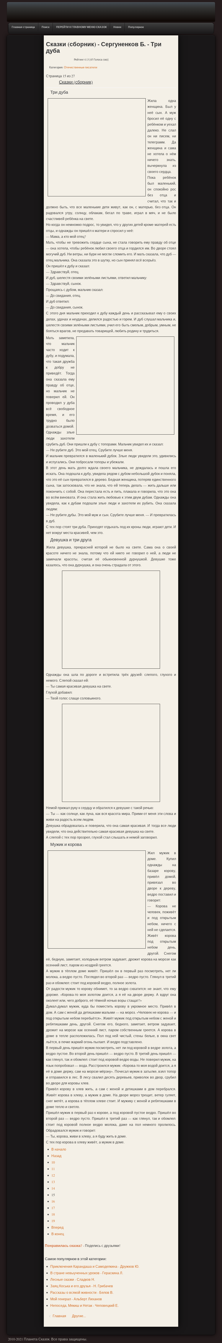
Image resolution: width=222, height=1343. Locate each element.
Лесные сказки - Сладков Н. (72, 1279)
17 (53, 1207)
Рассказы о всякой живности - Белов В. (81, 1292)
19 (53, 1220)
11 (53, 1168)
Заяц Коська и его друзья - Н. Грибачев (81, 1286)
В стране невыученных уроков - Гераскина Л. (86, 1273)
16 (53, 1201)
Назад (56, 1155)
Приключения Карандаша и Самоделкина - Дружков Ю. (94, 1266)
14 (53, 1188)
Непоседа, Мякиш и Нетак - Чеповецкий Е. (84, 1305)
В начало (58, 1149)
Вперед (57, 1227)
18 (53, 1214)
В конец (57, 1233)
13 (53, 1181)
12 (53, 1175)
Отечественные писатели (80, 67)
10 (53, 1162)
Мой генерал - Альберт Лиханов (76, 1299)
